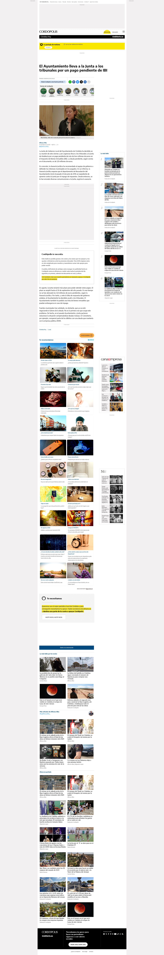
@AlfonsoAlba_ (44, 146)
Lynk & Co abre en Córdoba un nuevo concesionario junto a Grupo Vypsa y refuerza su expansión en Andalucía (105, 368)
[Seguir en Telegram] (110, 934)
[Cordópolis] (51, 932)
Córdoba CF (86, 1)
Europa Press (43, 706)
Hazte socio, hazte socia (53, 617)
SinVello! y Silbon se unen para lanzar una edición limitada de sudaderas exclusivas (105, 407)
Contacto (91, 951)
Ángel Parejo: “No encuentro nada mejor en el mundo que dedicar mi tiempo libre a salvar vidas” (105, 519)
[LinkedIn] (85, 81)
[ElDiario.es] (117, 36)
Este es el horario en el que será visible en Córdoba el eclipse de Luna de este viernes (51, 702)
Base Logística (74, 1)
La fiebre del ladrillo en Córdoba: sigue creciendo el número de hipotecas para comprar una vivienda (79, 676)
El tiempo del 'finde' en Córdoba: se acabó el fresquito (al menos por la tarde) (79, 737)
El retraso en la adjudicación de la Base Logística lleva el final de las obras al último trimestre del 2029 (52, 737)
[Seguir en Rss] (122, 934)
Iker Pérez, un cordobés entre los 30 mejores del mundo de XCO (52, 869)
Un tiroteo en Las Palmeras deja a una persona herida (79, 761)
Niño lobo (69, 1)
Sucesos (60, 1)
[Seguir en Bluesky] (104, 934)
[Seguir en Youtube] (115, 934)
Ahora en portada (45, 772)
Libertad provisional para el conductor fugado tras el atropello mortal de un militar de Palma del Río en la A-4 (114, 245)
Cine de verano (80, 1)
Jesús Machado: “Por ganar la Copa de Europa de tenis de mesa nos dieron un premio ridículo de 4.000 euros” (105, 509)
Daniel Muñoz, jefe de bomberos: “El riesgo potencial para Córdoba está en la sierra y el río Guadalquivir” (105, 490)
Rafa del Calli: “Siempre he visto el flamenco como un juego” (105, 480)
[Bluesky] (77, 81)
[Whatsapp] (70, 81)
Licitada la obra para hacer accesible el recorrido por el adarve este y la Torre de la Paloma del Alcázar (80, 870)
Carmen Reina (43, 680)
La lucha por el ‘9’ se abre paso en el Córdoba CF (80, 844)
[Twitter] (81, 81)
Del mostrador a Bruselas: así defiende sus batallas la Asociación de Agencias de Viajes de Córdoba (105, 397)
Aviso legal (84, 951)
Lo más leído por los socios (48, 654)
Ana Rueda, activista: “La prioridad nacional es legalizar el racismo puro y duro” (105, 499)
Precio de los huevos (54, 1)
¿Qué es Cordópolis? (75, 951)
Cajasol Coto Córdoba (94, 1)
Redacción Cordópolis (73, 707)
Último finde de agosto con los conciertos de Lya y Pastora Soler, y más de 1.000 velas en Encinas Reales (53, 845)
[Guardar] (88, 81)
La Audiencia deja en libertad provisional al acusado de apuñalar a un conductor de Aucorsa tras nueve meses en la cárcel (113, 292)
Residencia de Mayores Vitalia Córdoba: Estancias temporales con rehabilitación (105, 378)
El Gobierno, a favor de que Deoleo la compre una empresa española (52, 919)
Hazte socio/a (107, 32)
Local (49, 329)
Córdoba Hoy (46, 37)
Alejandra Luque (79, 764)
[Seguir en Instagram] (112, 934)
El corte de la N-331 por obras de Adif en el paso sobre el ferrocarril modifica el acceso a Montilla (79, 895)
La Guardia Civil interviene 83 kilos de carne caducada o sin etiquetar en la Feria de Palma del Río (113, 197)
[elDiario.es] (51, 936)
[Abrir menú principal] (124, 31)
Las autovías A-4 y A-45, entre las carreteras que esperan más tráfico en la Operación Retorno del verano (52, 895)
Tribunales (64, 1)
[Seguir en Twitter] (106, 934)
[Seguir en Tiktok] (118, 934)
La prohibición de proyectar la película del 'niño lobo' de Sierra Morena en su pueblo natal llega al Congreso (52, 676)
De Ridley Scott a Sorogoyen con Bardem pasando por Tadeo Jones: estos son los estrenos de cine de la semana (52, 763)
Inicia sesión (115, 32)
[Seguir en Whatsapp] (120, 934)
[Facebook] (73, 81)
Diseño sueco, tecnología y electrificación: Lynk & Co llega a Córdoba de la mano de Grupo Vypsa (105, 388)
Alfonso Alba (43, 142)
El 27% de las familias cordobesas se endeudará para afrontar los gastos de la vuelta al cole (79, 818)
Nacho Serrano (71, 847)
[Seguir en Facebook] (108, 934)
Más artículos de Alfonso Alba (49, 712)
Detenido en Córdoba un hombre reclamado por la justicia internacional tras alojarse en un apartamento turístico (113, 173)
